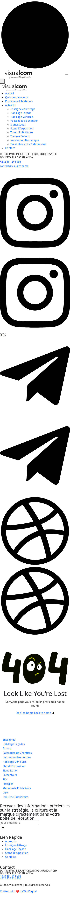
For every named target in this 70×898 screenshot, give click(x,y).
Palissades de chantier (24, 120)
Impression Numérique (24, 140)
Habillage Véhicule (21, 117)
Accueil (9, 93)
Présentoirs (9, 775)
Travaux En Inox (20, 136)
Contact (10, 148)
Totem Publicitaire (21, 132)
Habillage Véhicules (14, 762)
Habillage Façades (13, 744)
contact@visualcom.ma (14, 166)
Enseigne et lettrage (22, 109)
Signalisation (18, 124)
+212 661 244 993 (10, 161)
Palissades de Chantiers (17, 753)
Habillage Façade (20, 113)
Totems (7, 748)
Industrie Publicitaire (15, 797)
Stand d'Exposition (14, 766)
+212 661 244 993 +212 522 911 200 (10, 877)
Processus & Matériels (19, 101)
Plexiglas (7, 784)
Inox (5, 792)
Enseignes (8, 739)
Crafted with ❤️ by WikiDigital (18, 891)
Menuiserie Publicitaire (16, 788)
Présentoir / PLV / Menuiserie (28, 144)
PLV (4, 779)
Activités (10, 105)
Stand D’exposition (21, 128)
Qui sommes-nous (16, 97)
